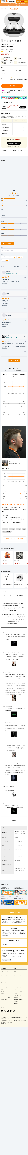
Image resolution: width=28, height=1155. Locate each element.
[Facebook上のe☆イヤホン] (11, 1011)
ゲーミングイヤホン (13, 44)
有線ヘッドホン (4, 977)
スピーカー (3, 980)
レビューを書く (8, 244)
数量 (1, 79)
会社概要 (2, 989)
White (3, 70)
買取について (16, 971)
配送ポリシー (16, 1003)
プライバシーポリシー (18, 995)
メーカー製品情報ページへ (6, 591)
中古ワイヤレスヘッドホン (6, 982)
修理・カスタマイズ (18, 973)
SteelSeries (4, 44)
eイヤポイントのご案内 (5, 997)
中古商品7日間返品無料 (18, 979)
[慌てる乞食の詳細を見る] (24, 315)
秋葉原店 (4, 124)
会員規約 (16, 993)
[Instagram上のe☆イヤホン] (14, 1011)
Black (3, 73)
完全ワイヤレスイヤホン (5, 971)
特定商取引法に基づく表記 (19, 999)
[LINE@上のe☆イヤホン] (8, 1011)
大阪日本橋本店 (5, 127)
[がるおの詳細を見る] (24, 336)
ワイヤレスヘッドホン (5, 975)
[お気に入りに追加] (25, 86)
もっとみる (22, 107)
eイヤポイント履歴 (4, 995)
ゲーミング (5, 529)
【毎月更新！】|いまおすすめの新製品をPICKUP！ (7, 887)
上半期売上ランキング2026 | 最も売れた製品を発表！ (20, 897)
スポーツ (18, 529)
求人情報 (2, 991)
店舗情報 (2, 993)
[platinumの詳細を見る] (24, 272)
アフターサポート (17, 975)
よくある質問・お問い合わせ (19, 991)
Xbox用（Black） (18, 70)
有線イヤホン (3, 973)
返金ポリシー (16, 1001)
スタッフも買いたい (7, 531)
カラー (2, 67)
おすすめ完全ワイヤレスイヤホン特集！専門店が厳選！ (20, 887)
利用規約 (16, 997)
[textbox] (14, 250)
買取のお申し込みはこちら (14, 143)
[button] (6, 51)
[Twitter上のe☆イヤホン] (5, 1011)
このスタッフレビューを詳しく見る (14, 538)
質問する (12, 361)
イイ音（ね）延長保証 (18, 977)
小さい (23, 529)
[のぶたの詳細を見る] (24, 294)
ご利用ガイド (6, 960)
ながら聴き (12, 529)
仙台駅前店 (4, 133)
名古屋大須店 (5, 130)
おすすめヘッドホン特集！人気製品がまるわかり (7, 897)
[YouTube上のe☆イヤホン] (2, 1011)
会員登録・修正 (4, 999)
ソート (10, 266)
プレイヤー (3, 979)
